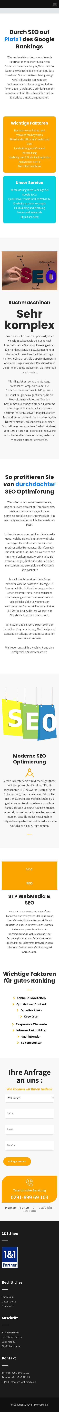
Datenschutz (9, 1301)
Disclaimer (8, 1306)
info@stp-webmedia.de (23, 1382)
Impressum (8, 1297)
